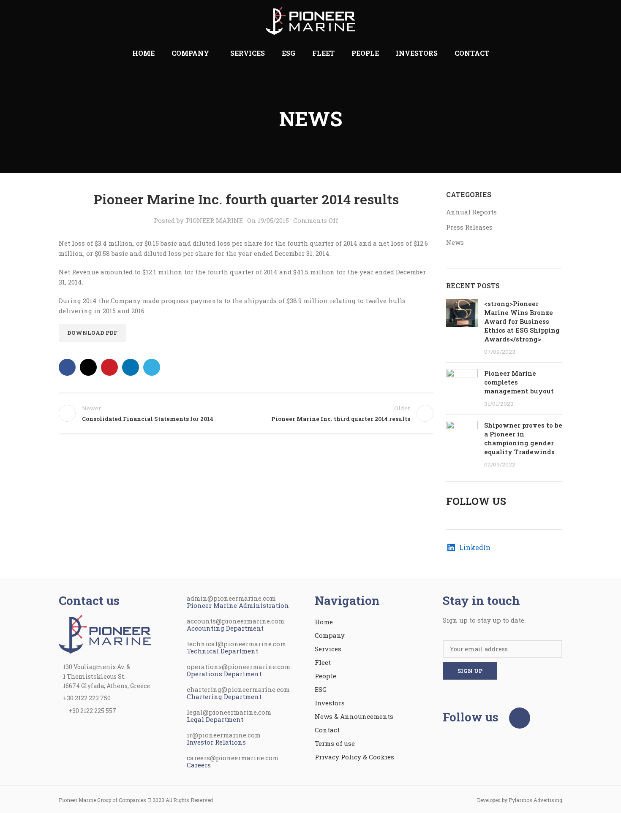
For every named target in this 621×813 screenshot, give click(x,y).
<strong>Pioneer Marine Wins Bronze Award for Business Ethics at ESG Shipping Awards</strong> (522, 321)
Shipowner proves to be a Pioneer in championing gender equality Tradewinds (523, 438)
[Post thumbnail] (462, 327)
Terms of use (335, 743)
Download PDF (92, 332)
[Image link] (105, 633)
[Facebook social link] (67, 367)
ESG (321, 689)
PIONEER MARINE (214, 220)
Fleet (323, 662)
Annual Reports (471, 212)
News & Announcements (354, 716)
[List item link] (118, 698)
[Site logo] (310, 20)
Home (324, 622)
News (455, 242)
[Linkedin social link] (130, 367)
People (325, 676)
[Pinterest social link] (109, 367)
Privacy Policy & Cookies (354, 757)
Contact (327, 730)
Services (328, 649)
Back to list (246, 413)
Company (330, 635)
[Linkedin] (519, 718)
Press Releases (469, 227)
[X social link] (88, 367)
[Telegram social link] (151, 367)
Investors (330, 703)
